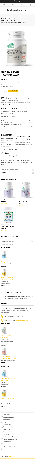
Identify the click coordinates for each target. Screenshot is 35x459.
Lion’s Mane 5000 (7, 200)
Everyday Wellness (8, 427)
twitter (13, 102)
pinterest (24, 102)
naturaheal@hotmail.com (21, 320)
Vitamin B (6, 444)
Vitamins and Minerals (9, 449)
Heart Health (4, 360)
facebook (9, 102)
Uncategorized (25, 99)
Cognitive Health (8, 422)
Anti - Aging (6, 414)
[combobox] (17, 244)
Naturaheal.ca (17, 10)
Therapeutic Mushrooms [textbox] (17, 244)
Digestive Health (5, 263)
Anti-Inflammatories (8, 417)
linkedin (28, 102)
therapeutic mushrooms (13, 100)
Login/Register (22, 4)
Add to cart (13, 91)
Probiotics (6, 434)
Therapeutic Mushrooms (11, 22)
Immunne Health (5, 99)
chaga (5, 100)
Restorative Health (5, 283)
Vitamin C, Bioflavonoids (10, 446)
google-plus (18, 102)
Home (2, 22)
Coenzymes (6, 419)
